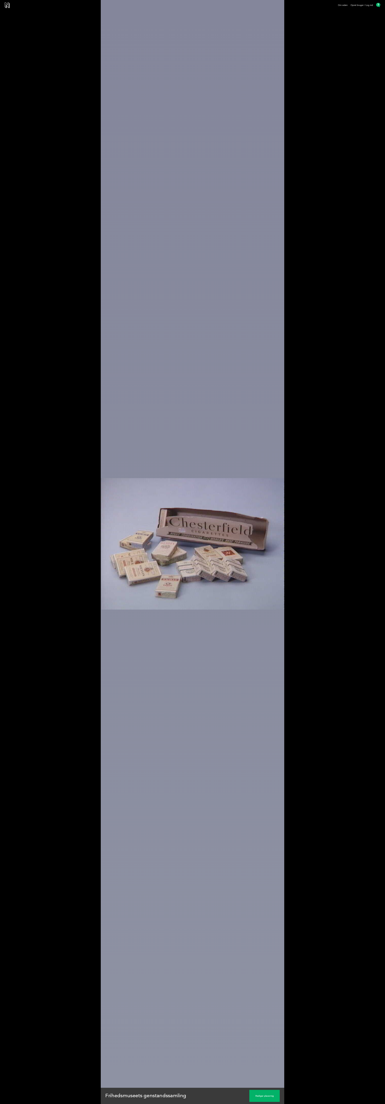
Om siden (343, 5)
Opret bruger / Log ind (362, 5)
